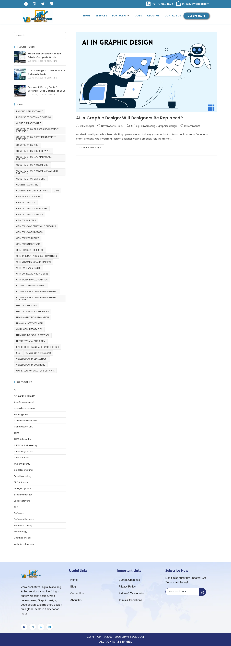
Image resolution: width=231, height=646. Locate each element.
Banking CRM (21, 414)
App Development (24, 402)
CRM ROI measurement (28, 267)
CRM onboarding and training (33, 261)
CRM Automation (23, 439)
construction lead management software (34, 157)
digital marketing (145, 126)
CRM (56, 190)
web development (24, 544)
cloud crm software (28, 123)
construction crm (27, 145)
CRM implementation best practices (36, 256)
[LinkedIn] (51, 3)
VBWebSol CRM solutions (30, 364)
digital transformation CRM (32, 311)
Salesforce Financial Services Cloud (37, 347)
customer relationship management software (37, 298)
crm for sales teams (28, 244)
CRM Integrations (23, 451)
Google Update (22, 488)
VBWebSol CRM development (32, 358)
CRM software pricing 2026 (32, 273)
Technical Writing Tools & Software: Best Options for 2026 (46, 89)
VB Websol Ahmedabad (38, 352)
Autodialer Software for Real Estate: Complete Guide (45, 55)
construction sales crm (30, 178)
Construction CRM (23, 426)
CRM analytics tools (28, 196)
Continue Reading (91, 146)
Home (86, 15)
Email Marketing (22, 476)
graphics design (167, 126)
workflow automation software (35, 370)
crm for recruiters (27, 238)
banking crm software (29, 111)
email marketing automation (32, 317)
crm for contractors (29, 232)
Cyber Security (22, 463)
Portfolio (119, 15)
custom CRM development (31, 285)
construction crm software (33, 151)
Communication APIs (25, 420)
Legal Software (22, 500)
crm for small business (30, 250)
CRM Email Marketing (25, 445)
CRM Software (21, 457)
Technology (20, 531)
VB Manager (87, 126)
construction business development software (37, 130)
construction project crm (32, 164)
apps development (24, 408)
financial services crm (29, 323)
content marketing (27, 184)
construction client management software (36, 138)
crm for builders (26, 220)
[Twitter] (42, 3)
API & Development (24, 395)
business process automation (33, 117)
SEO (18, 352)
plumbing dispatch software (32, 335)
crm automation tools (29, 214)
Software (19, 513)
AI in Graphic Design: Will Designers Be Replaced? (129, 118)
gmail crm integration (29, 329)
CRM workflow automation (32, 279)
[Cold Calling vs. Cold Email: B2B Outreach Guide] (20, 74)
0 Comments (192, 126)
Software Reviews (24, 519)
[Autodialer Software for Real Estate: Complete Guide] (20, 57)
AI (132, 126)
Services (101, 15)
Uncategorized (22, 537)
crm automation (26, 202)
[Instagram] (34, 3)
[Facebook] (25, 3)
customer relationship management (37, 291)
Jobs (138, 15)
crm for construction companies (36, 226)
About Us (153, 15)
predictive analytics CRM (30, 341)
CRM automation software (31, 208)
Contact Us (173, 15)
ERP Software (21, 482)
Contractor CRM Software (32, 190)
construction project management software (37, 171)
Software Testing (23, 525)
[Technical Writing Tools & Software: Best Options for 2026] (20, 90)
